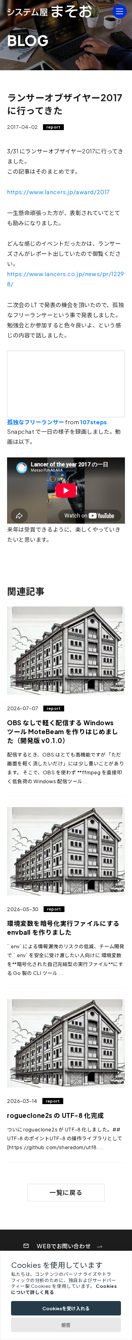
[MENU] (120, 11)
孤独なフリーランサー (35, 421)
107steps (93, 421)
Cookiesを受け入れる (66, 1308)
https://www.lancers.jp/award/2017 (58, 191)
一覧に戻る (66, 1192)
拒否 (66, 1325)
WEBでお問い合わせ (64, 1246)
